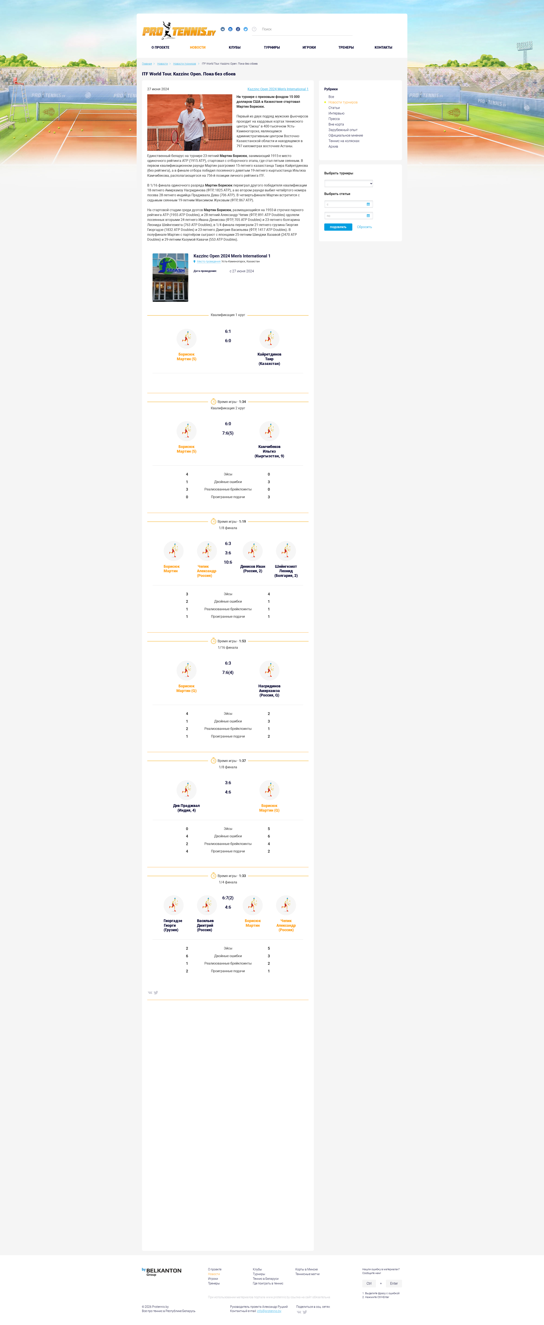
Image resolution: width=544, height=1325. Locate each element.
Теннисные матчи (307, 1274)
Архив (333, 146)
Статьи (334, 108)
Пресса (334, 119)
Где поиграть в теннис (268, 1283)
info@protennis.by (269, 1311)
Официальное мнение (346, 135)
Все (331, 97)
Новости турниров (343, 102)
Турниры (272, 47)
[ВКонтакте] (149, 992)
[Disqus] (228, 1068)
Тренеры (346, 47)
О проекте (214, 1269)
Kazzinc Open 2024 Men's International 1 (278, 89)
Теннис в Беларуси (266, 1278)
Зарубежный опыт (343, 130)
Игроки (309, 47)
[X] (155, 992)
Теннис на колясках (344, 141)
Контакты (383, 47)
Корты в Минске (306, 1269)
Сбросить (364, 227)
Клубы (235, 47)
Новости (197, 47)
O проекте (160, 47)
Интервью (336, 113)
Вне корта (336, 124)
